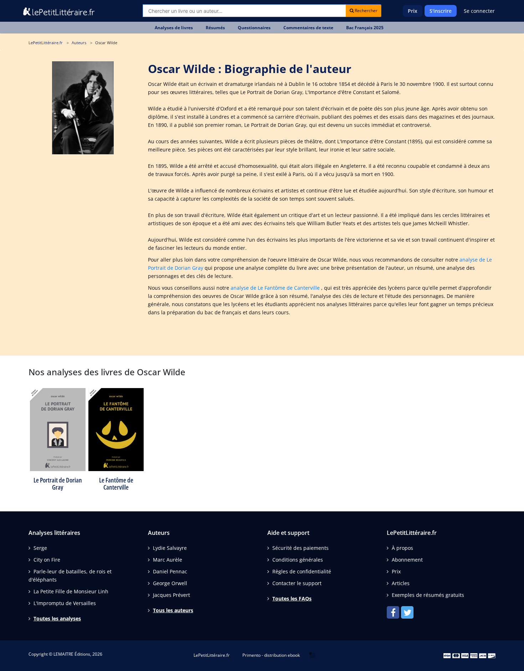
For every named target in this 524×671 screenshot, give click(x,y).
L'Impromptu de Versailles (65, 603)
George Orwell (170, 583)
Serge (40, 547)
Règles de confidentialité (301, 571)
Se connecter (479, 10)
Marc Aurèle (167, 559)
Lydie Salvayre (170, 547)
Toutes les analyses (57, 618)
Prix (412, 10)
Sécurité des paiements (300, 547)
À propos (402, 547)
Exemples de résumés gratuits (428, 595)
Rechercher (365, 10)
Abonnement (407, 559)
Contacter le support (297, 583)
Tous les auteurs (173, 610)
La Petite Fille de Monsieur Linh (71, 591)
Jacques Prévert (171, 595)
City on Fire (47, 559)
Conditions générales (297, 559)
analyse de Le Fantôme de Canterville (275, 287)
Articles (401, 583)
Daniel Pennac (170, 571)
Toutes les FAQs (292, 598)
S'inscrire (441, 10)
